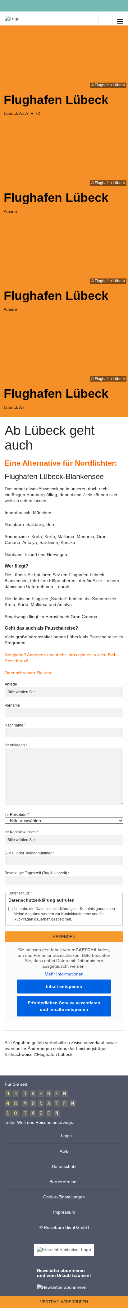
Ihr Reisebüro (17, 814)
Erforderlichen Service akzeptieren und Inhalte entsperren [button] (64, 1006)
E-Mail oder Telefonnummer (29, 853)
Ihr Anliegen (16, 745)
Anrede (11, 684)
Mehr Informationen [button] (64, 973)
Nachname (15, 725)
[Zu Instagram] (20, 5)
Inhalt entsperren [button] (64, 986)
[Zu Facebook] (7, 5)
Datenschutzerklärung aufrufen (41, 900)
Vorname (12, 705)
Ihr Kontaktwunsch (21, 832)
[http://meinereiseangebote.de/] (92, 21)
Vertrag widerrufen (64, 1302)
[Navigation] (120, 21)
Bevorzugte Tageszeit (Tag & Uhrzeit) (37, 873)
